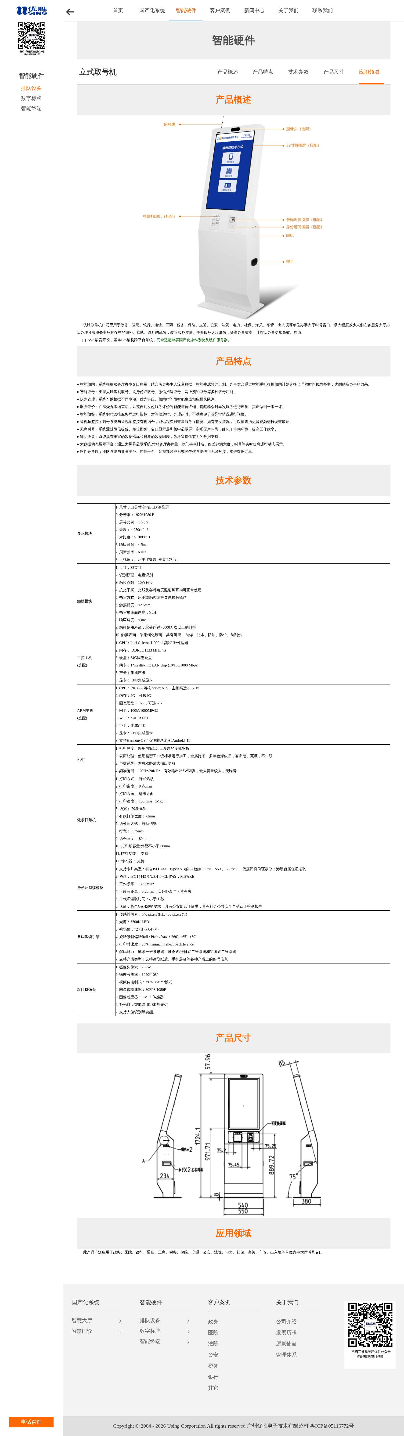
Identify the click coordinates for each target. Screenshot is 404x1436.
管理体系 (286, 1355)
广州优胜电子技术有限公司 (278, 1426)
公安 (213, 1355)
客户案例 (220, 10)
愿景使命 (286, 1343)
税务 (213, 1366)
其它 (213, 1388)
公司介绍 (286, 1322)
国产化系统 (152, 10)
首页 (118, 10)
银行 (213, 1377)
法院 (213, 1343)
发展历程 (286, 1333)
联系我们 (322, 10)
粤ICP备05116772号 (332, 1426)
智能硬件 (186, 10)
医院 (213, 1333)
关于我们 (288, 10)
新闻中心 (254, 10)
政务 (213, 1322)
